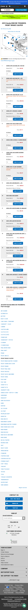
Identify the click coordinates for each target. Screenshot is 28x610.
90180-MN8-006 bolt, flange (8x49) (16, 287)
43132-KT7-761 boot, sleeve (14, 111)
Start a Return (5, 556)
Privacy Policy (19, 585)
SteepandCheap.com (14, 601)
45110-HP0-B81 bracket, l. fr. (14, 183)
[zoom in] (19, 37)
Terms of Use (9, 585)
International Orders (7, 565)
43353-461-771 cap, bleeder (13, 166)
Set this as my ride (6, 29)
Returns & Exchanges (7, 554)
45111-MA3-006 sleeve (12, 195)
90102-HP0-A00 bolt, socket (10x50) (16, 274)
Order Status (5, 552)
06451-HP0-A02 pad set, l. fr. (14, 78)
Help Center (4, 563)
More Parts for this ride (14, 31)
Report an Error (23, 487)
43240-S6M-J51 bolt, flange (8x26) (16, 140)
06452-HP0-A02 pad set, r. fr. (14, 94)
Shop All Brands (8, 593)
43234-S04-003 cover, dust (14, 123)
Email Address (7, 515)
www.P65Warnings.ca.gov (8, 60)
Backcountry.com (6, 599)
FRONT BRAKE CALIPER (8, 13)
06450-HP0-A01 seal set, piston (15, 65)
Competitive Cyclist (21, 599)
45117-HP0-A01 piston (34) (13, 221)
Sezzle (3, 560)
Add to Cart (18, 74)
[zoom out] (24, 37)
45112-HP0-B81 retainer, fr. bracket (16, 208)
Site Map (22, 591)
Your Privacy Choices (15, 587)
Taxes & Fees (20, 589)
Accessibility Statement (10, 591)
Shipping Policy (8, 589)
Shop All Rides (20, 593)
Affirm (3, 558)
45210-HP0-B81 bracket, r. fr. (14, 247)
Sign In (3, 550)
